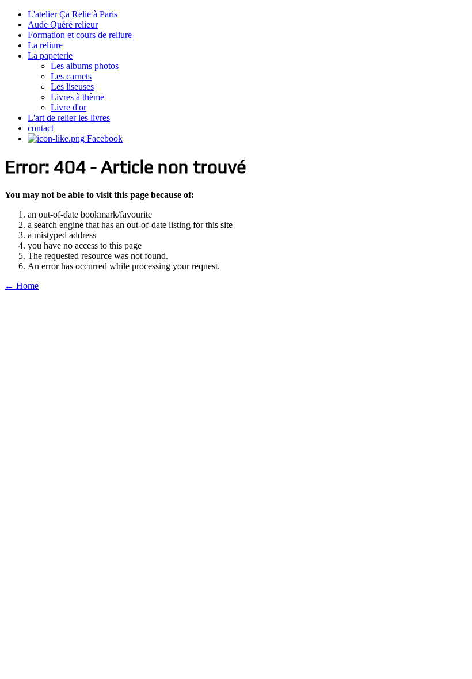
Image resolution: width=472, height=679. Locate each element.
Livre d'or (68, 107)
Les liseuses (72, 86)
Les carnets (71, 76)
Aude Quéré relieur (63, 24)
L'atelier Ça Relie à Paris (72, 14)
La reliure (45, 45)
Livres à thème (77, 97)
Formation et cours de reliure (80, 35)
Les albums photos (85, 66)
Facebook (104, 138)
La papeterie (50, 55)
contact (41, 128)
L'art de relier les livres (69, 118)
